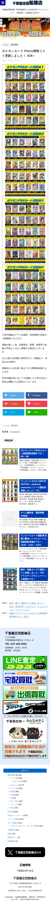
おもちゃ (14, 785)
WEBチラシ (12, 837)
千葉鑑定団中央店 (25, 871)
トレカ (7, 425)
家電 (12, 791)
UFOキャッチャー (15, 815)
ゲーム (13, 788)
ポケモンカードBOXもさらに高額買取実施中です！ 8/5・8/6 (34, 453)
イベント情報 (13, 819)
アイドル (14, 804)
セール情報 (12, 823)
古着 (12, 795)
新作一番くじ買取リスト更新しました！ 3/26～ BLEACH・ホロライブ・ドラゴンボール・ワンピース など (28, 606)
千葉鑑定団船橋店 (25, 878)
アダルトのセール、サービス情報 (24, 826)
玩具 (9, 812)
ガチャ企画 (17, 781)
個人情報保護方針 (35, 891)
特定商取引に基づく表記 (17, 891)
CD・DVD (14, 801)
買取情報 (14, 425)
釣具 (12, 808)
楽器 (9, 834)
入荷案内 (11, 830)
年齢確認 (11, 841)
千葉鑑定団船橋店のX (28, 852)
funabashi (15, 432)
